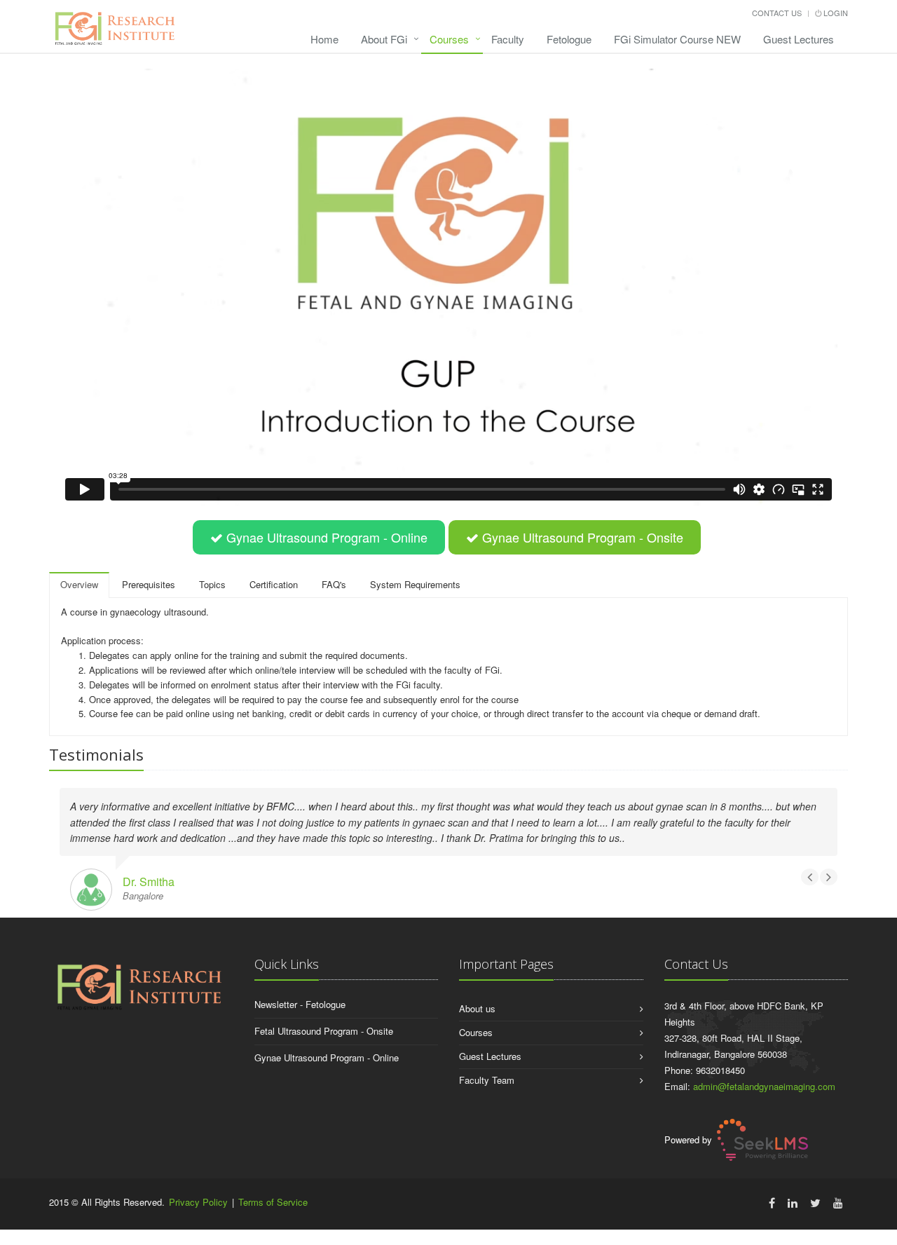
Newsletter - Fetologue (299, 1004)
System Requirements (415, 584)
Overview (79, 584)
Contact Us (777, 12)
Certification (273, 584)
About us (477, 1008)
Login (834, 12)
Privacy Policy (198, 1202)
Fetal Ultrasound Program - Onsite (323, 1031)
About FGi (384, 39)
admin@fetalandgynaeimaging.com (764, 1086)
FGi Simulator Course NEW (677, 39)
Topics (212, 584)
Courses (449, 39)
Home (324, 39)
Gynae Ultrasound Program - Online (326, 1057)
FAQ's (334, 584)
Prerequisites (148, 584)
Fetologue (569, 39)
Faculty (507, 39)
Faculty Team (486, 1080)
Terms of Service (273, 1202)
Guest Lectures (798, 39)
